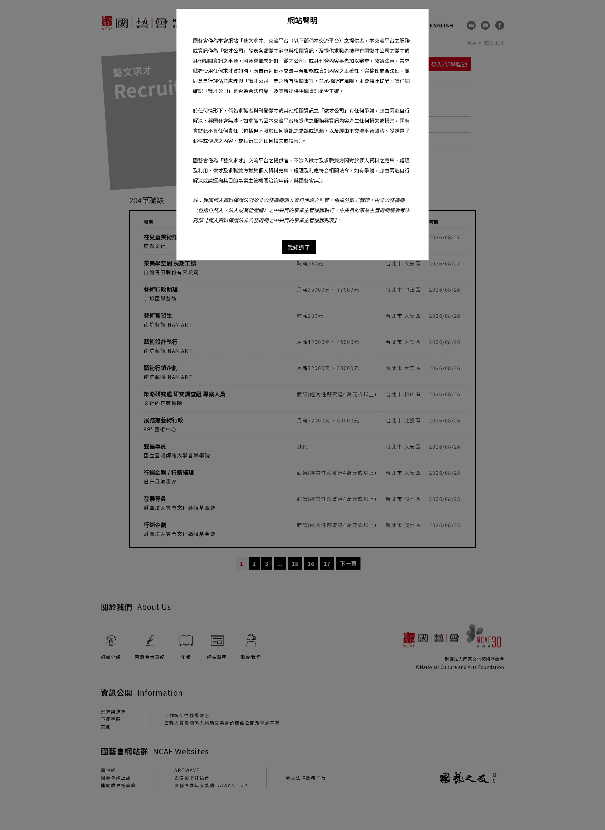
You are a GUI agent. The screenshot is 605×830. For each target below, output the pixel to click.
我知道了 (298, 247)
